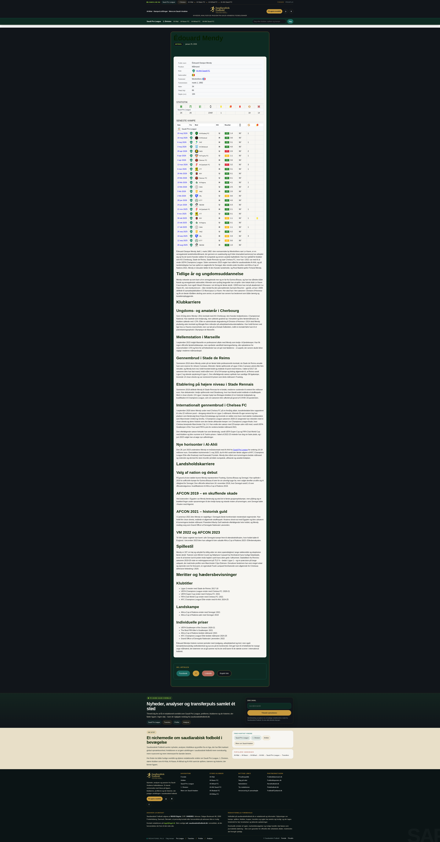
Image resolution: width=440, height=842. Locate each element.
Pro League (180, 838)
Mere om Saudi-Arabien (178, 11)
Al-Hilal (190, 2)
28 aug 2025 (182, 245)
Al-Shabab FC (215, 791)
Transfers (285, 755)
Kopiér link (224, 673)
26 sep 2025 (182, 232)
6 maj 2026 (181, 142)
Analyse (209, 838)
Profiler (200, 838)
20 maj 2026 (182, 133)
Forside (280, 2)
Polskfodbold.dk (273, 787)
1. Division (182, 2)
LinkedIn (208, 673)
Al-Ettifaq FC (214, 794)
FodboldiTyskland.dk (274, 791)
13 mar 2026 (182, 165)
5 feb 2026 (181, 191)
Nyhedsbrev (242, 784)
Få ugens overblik (274, 11)
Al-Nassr (245, 755)
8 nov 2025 (181, 214)
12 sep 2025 (182, 241)
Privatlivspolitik (243, 777)
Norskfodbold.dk (273, 784)
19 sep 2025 (182, 236)
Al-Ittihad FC (212, 2)
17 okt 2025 (182, 227)
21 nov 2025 (182, 209)
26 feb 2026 (182, 174)
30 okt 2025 (182, 218)
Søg (290, 21)
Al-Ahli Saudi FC (226, 2)
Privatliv (289, 2)
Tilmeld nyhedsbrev (269, 713)
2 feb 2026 (181, 196)
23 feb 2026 (182, 178)
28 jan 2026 (182, 200)
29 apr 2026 (182, 151)
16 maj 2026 (182, 138)
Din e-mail (251, 700)
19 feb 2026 (182, 182)
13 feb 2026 (182, 187)
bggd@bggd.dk (169, 823)
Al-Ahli (261, 755)
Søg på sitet (242, 780)
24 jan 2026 (182, 205)
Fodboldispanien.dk (274, 780)
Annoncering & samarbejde (248, 791)
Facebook (183, 673)
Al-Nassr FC (201, 2)
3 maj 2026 (181, 147)
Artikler (150, 11)
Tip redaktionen (244, 787)
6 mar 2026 (182, 169)
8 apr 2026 (181, 156)
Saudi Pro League (169, 2)
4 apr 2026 (181, 160)
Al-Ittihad (253, 755)
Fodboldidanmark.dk (274, 777)
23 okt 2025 (182, 223)
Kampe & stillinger (161, 11)
